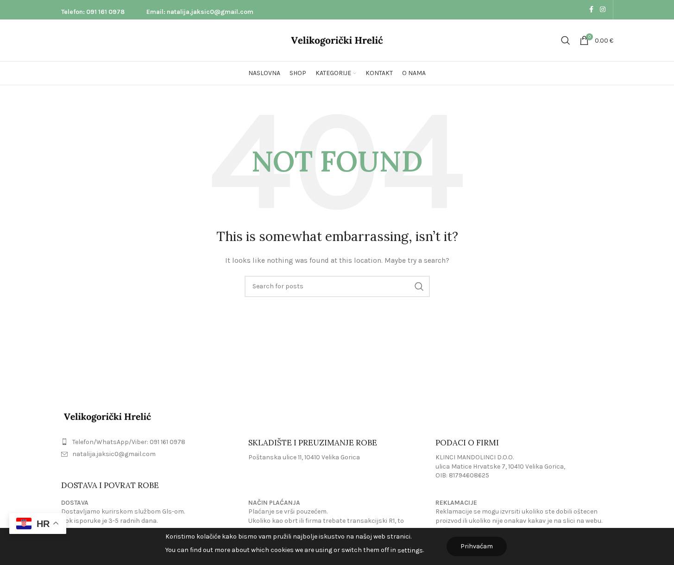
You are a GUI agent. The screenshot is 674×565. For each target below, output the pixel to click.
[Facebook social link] (591, 9)
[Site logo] (337, 40)
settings (410, 550)
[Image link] (107, 416)
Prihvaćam (476, 546)
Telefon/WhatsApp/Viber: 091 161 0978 (128, 442)
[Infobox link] (93, 9)
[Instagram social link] (602, 9)
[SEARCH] (419, 286)
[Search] (565, 40)
